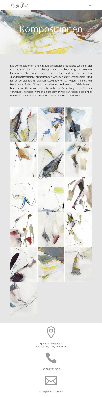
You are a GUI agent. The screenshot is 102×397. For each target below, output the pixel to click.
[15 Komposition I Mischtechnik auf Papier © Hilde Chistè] (78, 281)
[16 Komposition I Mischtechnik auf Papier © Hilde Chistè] (23, 316)
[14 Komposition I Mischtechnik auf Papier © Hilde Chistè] (51, 281)
